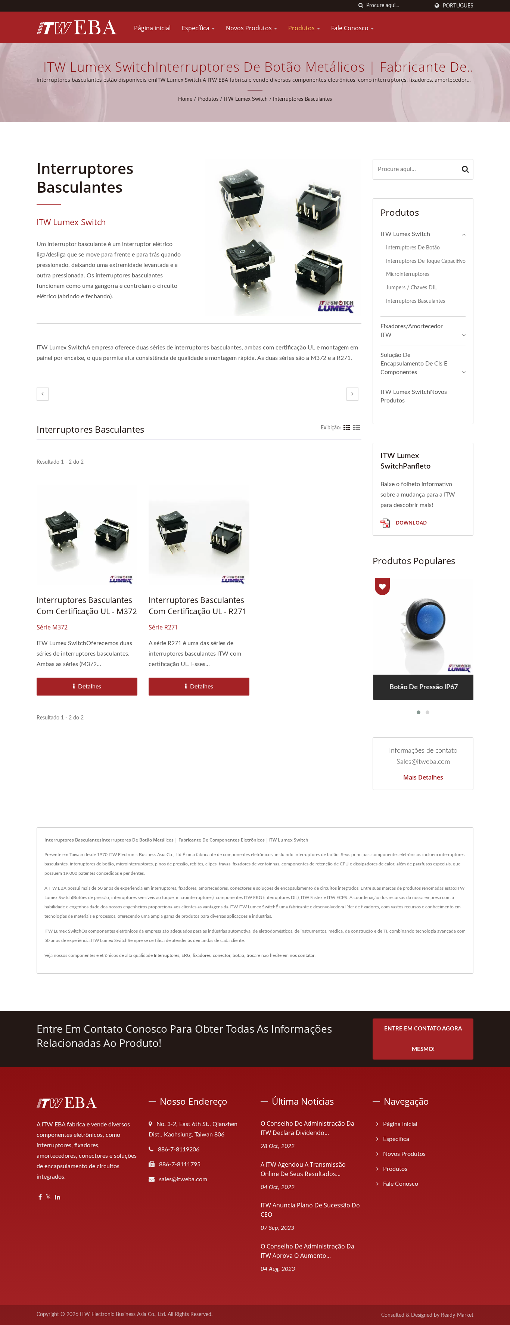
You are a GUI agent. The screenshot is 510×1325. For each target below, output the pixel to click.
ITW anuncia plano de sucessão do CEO (310, 1210)
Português (458, 6)
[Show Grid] (347, 428)
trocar (252, 955)
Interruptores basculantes (302, 99)
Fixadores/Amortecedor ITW (411, 330)
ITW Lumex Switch (246, 99)
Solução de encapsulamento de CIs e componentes (413, 363)
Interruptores (166, 955)
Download (410, 522)
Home (185, 99)
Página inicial (152, 28)
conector (221, 955)
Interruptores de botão (413, 248)
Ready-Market (457, 1315)
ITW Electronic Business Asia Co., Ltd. (123, 1314)
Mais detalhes (423, 777)
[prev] (43, 394)
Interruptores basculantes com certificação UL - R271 (198, 605)
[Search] (465, 169)
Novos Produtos (249, 28)
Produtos (302, 28)
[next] (352, 394)
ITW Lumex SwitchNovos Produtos (413, 396)
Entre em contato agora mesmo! (423, 1039)
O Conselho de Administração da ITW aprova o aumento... (307, 1251)
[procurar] (360, 5)
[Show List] (356, 428)
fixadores (202, 955)
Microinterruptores (407, 274)
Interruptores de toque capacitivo (426, 261)
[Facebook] (40, 1197)
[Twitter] (48, 1197)
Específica (196, 28)
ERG (185, 955)
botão (238, 955)
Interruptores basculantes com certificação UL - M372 (87, 605)
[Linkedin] (57, 1197)
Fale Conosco (350, 28)
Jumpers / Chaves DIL (411, 287)
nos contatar (302, 955)
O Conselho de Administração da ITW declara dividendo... (307, 1128)
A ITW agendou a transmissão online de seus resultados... (303, 1169)
